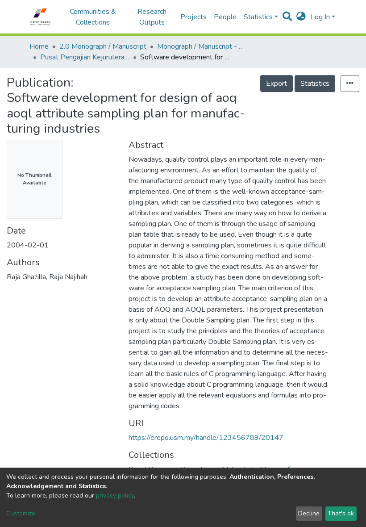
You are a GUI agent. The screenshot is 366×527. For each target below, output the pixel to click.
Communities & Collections (93, 17)
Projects (193, 17)
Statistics (314, 83)
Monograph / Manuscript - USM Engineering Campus (201, 46)
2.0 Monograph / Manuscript (102, 46)
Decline (309, 513)
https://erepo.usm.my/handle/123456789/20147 (206, 438)
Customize (20, 513)
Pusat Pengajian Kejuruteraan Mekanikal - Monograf (84, 57)
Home (39, 46)
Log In (320, 17)
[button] (301, 17)
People (225, 17)
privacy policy (115, 495)
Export (276, 83)
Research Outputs (151, 17)
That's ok (341, 513)
